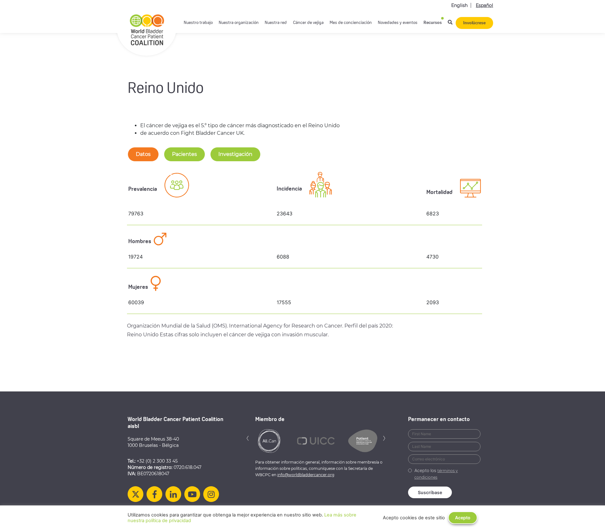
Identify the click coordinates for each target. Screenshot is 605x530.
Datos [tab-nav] (143, 154)
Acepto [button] (462, 517)
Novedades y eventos (398, 22)
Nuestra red (276, 22)
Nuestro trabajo (198, 22)
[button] (248, 437)
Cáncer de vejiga (308, 22)
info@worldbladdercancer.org (305, 474)
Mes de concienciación (351, 22)
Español (484, 5)
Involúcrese (474, 23)
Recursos (433, 22)
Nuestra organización (239, 22)
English (459, 5)
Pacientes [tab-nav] (184, 154)
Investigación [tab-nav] (235, 154)
